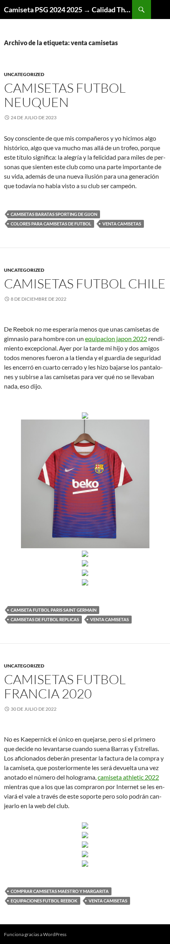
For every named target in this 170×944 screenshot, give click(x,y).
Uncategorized (24, 74)
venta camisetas (121, 223)
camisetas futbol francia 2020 (65, 686)
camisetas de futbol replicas (45, 619)
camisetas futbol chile (85, 283)
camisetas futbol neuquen (65, 95)
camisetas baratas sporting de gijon (54, 214)
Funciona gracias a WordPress (35, 934)
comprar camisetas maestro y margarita (60, 891)
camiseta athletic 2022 (128, 777)
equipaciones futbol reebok (44, 900)
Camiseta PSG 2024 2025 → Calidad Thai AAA (68, 9)
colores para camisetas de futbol (51, 223)
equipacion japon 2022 (116, 338)
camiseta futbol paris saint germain (53, 609)
